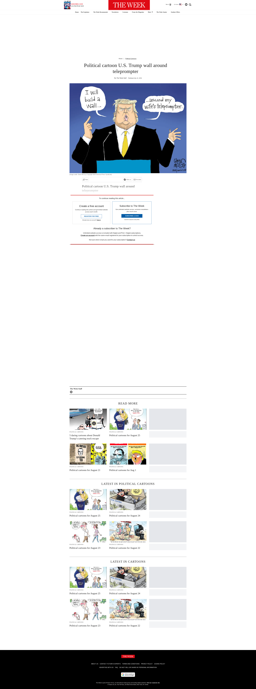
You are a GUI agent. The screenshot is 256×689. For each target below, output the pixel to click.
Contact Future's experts (110, 664)
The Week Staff (121, 78)
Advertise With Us (106, 667)
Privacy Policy (146, 664)
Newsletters (115, 12)
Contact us (131, 240)
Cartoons (125, 12)
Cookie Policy (159, 664)
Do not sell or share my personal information (138, 667)
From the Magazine (138, 12)
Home (120, 58)
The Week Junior (161, 12)
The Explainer (85, 12)
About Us (94, 664)
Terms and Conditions (131, 664)
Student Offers (175, 12)
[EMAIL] (71, 392)
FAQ (116, 667)
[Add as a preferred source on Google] (128, 674)
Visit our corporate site (153, 683)
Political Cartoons (130, 58)
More (150, 12)
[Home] (77, 12)
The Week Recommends (100, 12)
